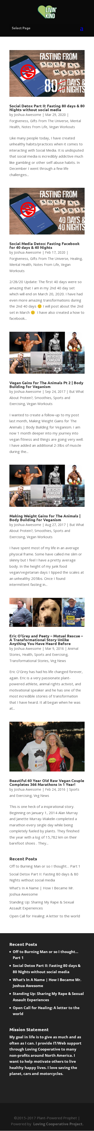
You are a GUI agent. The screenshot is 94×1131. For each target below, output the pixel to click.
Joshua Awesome (27, 114)
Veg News (58, 660)
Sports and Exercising (50, 654)
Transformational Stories (28, 660)
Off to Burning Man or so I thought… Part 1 (45, 866)
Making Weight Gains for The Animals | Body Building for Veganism (45, 517)
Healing (76, 258)
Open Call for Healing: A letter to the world (44, 916)
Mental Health (20, 264)
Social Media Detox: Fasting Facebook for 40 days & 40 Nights (44, 245)
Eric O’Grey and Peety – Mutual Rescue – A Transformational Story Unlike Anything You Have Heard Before (46, 639)
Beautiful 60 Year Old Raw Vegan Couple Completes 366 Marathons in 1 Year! (46, 782)
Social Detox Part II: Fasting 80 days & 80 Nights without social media (47, 107)
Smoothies (42, 397)
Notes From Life (34, 127)
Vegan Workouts (62, 127)
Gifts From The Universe (49, 121)
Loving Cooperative (43, 1049)
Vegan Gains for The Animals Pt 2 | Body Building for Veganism (46, 384)
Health (27, 654)
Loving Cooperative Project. (57, 1123)
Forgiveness (18, 121)
